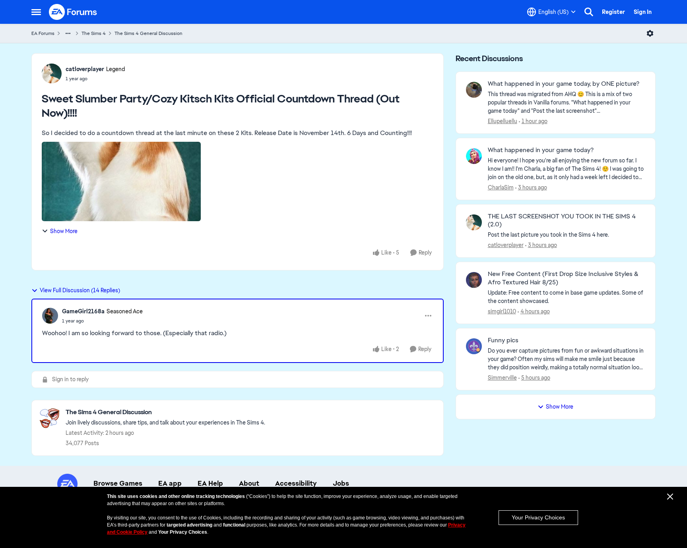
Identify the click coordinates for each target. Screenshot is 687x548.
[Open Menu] (650, 33)
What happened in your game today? (541, 150)
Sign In (643, 11)
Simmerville (502, 377)
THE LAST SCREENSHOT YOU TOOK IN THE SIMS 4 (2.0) (562, 220)
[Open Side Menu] (36, 12)
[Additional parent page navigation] (68, 33)
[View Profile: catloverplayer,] (474, 222)
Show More (64, 231)
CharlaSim (501, 187)
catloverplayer (85, 69)
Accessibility (296, 483)
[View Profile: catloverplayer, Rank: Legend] (52, 73)
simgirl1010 (502, 311)
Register (613, 11)
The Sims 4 (94, 33)
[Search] (589, 12)
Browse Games (117, 483)
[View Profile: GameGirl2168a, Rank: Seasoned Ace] (50, 316)
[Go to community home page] (73, 12)
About (249, 483)
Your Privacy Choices (538, 517)
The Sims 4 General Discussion (148, 33)
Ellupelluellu (502, 121)
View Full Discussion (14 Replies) (80, 290)
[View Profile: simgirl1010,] (474, 280)
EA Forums (42, 33)
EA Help (210, 483)
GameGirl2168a (83, 311)
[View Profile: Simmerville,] (474, 346)
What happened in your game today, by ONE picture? (563, 84)
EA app (170, 483)
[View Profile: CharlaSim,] (474, 156)
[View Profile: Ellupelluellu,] (474, 90)
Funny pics (503, 340)
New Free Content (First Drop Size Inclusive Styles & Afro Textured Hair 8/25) (563, 278)
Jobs (341, 483)
